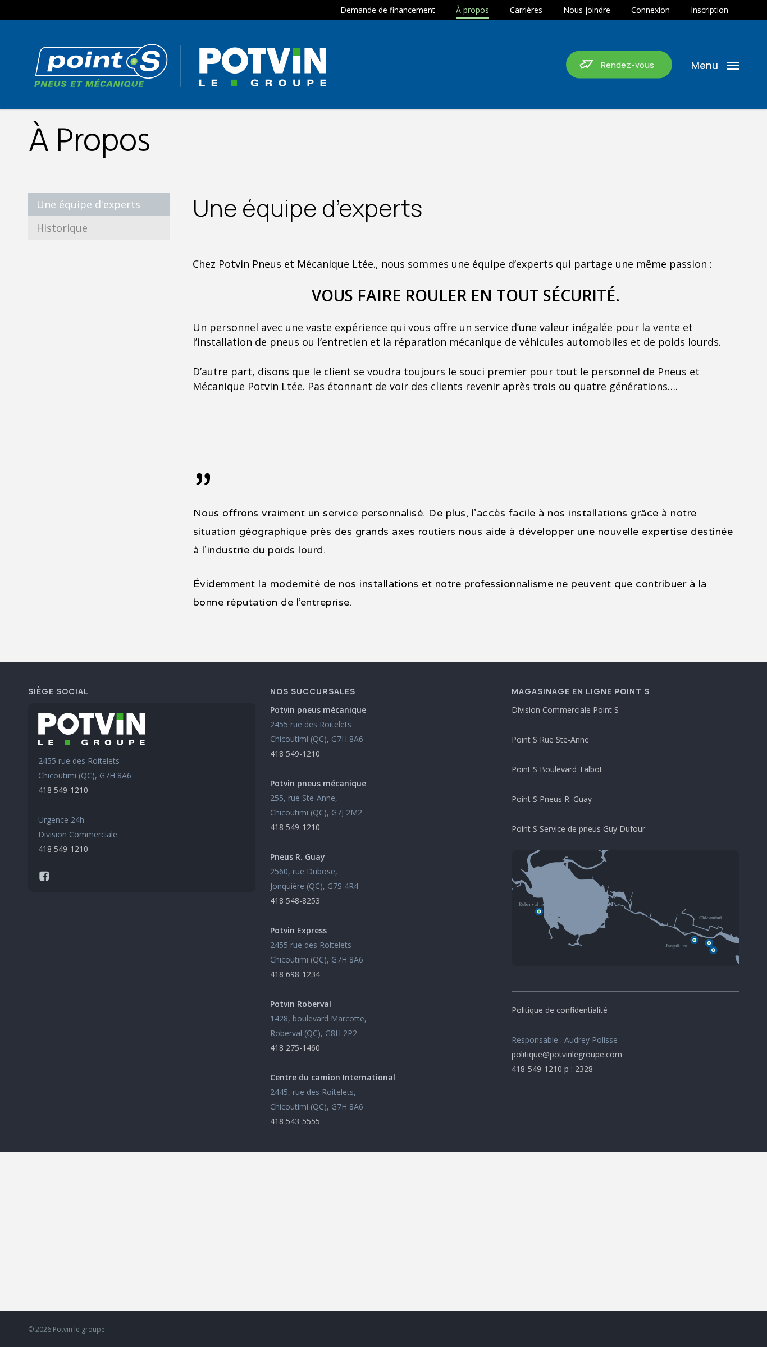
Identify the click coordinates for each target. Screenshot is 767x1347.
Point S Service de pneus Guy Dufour (578, 828)
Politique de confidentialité (560, 1010)
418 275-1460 (295, 1047)
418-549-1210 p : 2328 (552, 1069)
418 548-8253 (295, 900)
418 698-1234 (295, 974)
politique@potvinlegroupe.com (567, 1054)
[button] (715, 64)
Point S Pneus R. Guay (552, 799)
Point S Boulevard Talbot (557, 769)
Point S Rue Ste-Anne (550, 739)
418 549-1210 (63, 790)
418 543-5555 (295, 1121)
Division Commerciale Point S (565, 709)
